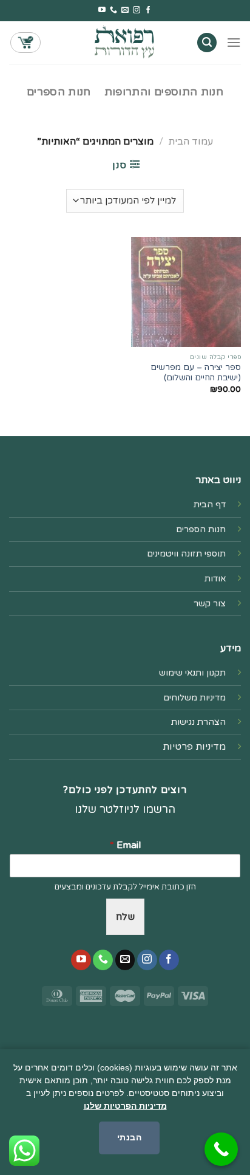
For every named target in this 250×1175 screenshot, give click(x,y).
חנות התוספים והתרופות (163, 92)
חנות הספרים (59, 92)
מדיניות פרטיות (194, 747)
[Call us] (113, 10)
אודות (215, 579)
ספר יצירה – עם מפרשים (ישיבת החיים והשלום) (195, 373)
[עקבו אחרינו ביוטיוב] (102, 10)
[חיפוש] (207, 43)
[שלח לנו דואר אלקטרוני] (125, 10)
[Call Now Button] (221, 1149)
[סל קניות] (25, 42)
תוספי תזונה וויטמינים (186, 554)
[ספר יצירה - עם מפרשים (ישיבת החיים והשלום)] (186, 292)
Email (125, 845)
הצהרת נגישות (198, 722)
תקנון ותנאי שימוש (192, 673)
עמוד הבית (190, 141)
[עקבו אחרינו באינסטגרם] (136, 10)
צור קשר (210, 603)
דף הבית (210, 504)
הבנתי (129, 1137)
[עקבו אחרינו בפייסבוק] (148, 10)
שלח (125, 917)
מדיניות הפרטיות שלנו (125, 1106)
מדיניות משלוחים (194, 698)
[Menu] (233, 42)
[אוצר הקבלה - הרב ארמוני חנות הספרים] (125, 42)
